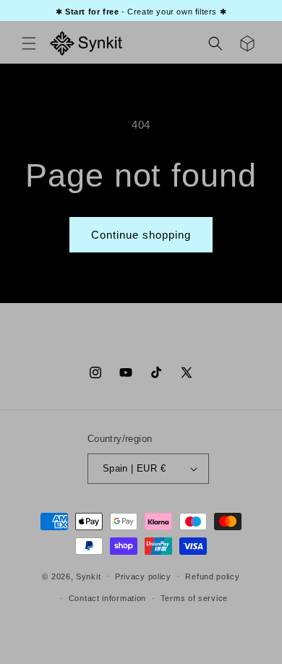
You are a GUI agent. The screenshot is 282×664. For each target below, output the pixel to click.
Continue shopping (141, 235)
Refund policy (212, 576)
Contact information (107, 598)
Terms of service (194, 598)
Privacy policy (143, 576)
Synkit (88, 575)
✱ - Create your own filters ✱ (141, 11)
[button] (29, 43)
